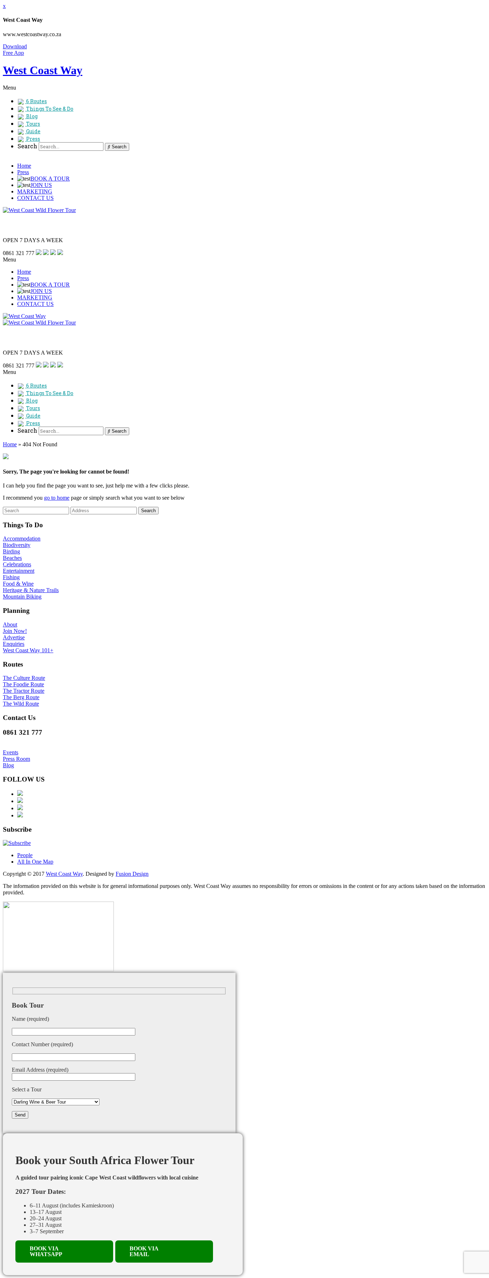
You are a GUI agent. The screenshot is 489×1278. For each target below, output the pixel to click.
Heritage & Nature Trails (31, 590)
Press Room (16, 759)
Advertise (14, 637)
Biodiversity (16, 545)
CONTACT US (35, 198)
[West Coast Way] (24, 316)
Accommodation (21, 538)
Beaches (12, 558)
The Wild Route (21, 704)
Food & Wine (18, 584)
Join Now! (15, 631)
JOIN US (41, 185)
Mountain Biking (22, 597)
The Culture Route (24, 678)
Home (24, 166)
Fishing (11, 577)
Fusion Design (132, 874)
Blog (8, 765)
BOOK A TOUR (50, 179)
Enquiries (13, 644)
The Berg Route (21, 697)
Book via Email (144, 1251)
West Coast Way (64, 874)
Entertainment (18, 571)
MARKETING (34, 191)
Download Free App (15, 49)
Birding (11, 551)
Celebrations (17, 564)
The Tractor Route (23, 691)
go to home (56, 498)
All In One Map (35, 862)
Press (23, 172)
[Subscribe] (17, 843)
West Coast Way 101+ (28, 650)
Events (10, 752)
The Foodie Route (23, 684)
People (25, 855)
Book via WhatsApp (46, 1251)
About (10, 624)
